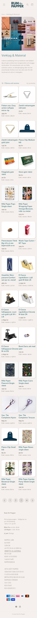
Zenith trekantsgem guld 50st (10, 141)
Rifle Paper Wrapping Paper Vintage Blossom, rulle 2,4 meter (26, 207)
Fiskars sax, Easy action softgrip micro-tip (9, 108)
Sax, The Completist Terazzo (27, 416)
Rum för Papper (21, 614)
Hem (3, 14)
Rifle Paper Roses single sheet (26, 448)
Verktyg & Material (12, 551)
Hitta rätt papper (11, 569)
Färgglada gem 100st (8, 173)
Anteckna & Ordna (12, 548)
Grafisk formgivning (14, 572)
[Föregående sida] (4, 500)
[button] (4, 4)
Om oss (7, 583)
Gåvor (7, 545)
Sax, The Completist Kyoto (9, 416)
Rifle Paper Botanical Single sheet (8, 481)
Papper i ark (9, 540)
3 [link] (21, 500)
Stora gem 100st (25, 172)
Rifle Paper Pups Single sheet (8, 205)
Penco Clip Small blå (9, 448)
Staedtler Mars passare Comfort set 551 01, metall (9, 277)
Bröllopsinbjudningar (14, 577)
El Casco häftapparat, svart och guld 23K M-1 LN (9, 313)
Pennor (7, 554)
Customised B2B (11, 574)
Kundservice (10, 588)
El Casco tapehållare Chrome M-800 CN (27, 312)
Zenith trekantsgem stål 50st (27, 107)
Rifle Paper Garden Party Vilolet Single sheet (27, 481)
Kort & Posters (10, 556)
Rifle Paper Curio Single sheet (26, 382)
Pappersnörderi (11, 580)
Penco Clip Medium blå (27, 141)
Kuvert (7, 543)
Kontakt (8, 585)
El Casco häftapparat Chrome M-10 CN (10, 348)
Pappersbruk (9, 562)
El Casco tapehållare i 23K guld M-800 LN (26, 277)
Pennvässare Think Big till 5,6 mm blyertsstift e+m (9, 243)
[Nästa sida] (32, 500)
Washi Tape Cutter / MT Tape (27, 242)
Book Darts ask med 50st (27, 347)
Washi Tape (9, 559)
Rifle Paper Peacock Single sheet (8, 383)
